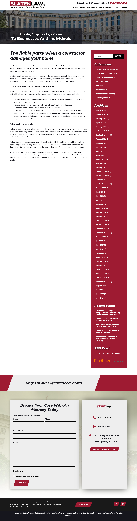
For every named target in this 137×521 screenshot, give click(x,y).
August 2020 (101, 188)
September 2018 (102, 282)
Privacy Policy (35, 504)
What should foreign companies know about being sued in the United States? (108, 313)
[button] (134, 518)
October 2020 (101, 180)
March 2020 (100, 208)
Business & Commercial (105, 69)
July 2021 (99, 143)
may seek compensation (64, 134)
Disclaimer (18, 471)
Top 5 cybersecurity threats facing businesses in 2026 (107, 326)
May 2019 (99, 249)
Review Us (83, 504)
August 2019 (101, 237)
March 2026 (100, 115)
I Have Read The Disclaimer (27, 476)
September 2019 (102, 233)
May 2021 (99, 151)
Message (17, 443)
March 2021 (100, 159)
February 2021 (102, 163)
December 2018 (102, 269)
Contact (124, 7)
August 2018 (101, 286)
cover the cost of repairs (39, 68)
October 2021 (101, 131)
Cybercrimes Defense (104, 77)
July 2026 (99, 111)
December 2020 (102, 172)
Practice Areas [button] (105, 7)
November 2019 (102, 225)
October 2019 (101, 229)
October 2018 (101, 278)
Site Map (24, 504)
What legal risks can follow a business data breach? (108, 320)
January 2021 (101, 168)
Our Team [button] (91, 7)
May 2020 (99, 200)
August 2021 (101, 139)
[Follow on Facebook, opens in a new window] (116, 504)
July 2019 (99, 241)
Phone (47, 419)
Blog (117, 7)
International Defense (105, 94)
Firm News (100, 81)
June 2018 (100, 294)
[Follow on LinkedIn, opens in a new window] (123, 504)
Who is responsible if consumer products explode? (108, 332)
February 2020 (102, 212)
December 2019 (102, 221)
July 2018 (99, 290)
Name (15, 419)
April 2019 (100, 253)
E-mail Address (20, 431)
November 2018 (102, 273)
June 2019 (100, 245)
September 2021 (102, 135)
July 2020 (99, 192)
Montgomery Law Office (104, 449)
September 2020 (102, 184)
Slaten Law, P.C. (23, 502)
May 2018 (99, 298)
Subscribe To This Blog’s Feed (108, 353)
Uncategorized (102, 98)
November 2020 (102, 176)
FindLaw (24, 506)
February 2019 (102, 261)
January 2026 (101, 119)
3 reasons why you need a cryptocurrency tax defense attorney (107, 339)
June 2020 (100, 196)
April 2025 (100, 123)
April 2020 (100, 204)
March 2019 (100, 257)
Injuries (99, 86)
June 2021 (100, 147)
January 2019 (101, 265)
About (82, 7)
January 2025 (101, 127)
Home (75, 7)
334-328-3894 (118, 3)
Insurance (100, 90)
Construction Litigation (105, 73)
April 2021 (100, 155)
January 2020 (101, 216)
